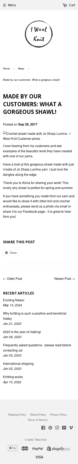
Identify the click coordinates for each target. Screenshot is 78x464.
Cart (71, 5)
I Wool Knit (40, 440)
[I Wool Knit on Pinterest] (50, 428)
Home (6, 68)
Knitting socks (13, 376)
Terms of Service (37, 420)
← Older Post (12, 278)
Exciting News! (13, 300)
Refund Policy (38, 414)
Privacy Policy (58, 414)
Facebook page (34, 211)
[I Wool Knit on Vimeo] (71, 428)
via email (61, 206)
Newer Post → (64, 278)
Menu (12, 5)
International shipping (18, 363)
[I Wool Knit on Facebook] (43, 428)
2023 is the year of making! (22, 331)
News (21, 68)
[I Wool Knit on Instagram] (57, 428)
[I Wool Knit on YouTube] (64, 428)
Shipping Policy (17, 414)
